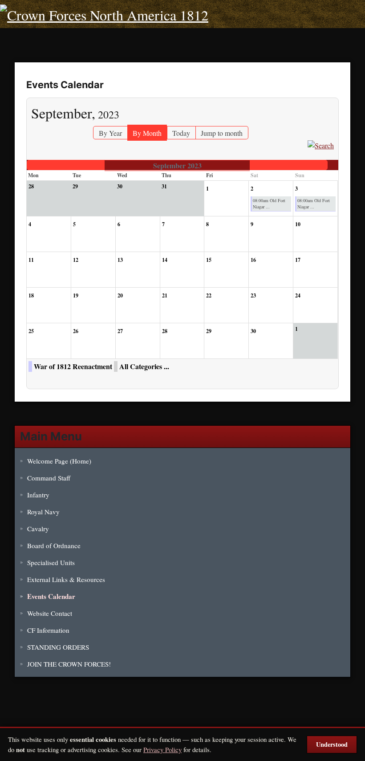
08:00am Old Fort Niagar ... (269, 203)
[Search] (321, 144)
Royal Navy (43, 511)
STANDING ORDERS (58, 647)
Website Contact (49, 613)
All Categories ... (144, 366)
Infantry (38, 494)
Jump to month (222, 133)
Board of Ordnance (54, 545)
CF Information (48, 630)
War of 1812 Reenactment (73, 366)
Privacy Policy (162, 749)
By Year (110, 133)
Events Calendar (51, 596)
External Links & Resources (66, 579)
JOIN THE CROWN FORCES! (69, 663)
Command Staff (48, 477)
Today (181, 133)
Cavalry (38, 528)
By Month (147, 133)
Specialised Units (51, 562)
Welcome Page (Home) (59, 460)
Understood (332, 744)
